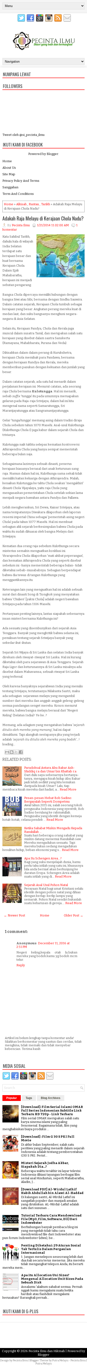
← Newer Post (14, 915)
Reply (20, 965)
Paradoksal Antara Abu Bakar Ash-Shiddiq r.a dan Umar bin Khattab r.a (50, 769)
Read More (68, 789)
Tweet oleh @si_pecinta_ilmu (23, 135)
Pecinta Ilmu (20, 1360)
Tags (29, 1098)
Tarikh (45, 204)
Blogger (52, 154)
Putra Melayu (60, 1360)
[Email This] (7, 752)
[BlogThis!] (11, 752)
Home (7, 161)
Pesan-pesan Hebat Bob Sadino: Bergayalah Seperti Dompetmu (48, 799)
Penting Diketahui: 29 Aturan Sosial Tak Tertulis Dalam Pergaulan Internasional (51, 1249)
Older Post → (73, 915)
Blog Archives (50, 1098)
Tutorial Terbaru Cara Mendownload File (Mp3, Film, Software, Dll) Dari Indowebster (51, 1219)
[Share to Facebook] (20, 752)
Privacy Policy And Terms (20, 181)
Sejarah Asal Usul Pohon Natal (46, 885)
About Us (9, 167)
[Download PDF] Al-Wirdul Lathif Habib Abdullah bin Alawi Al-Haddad (52, 1191)
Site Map (8, 174)
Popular (11, 1098)
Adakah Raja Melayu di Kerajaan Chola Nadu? (43, 218)
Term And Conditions (18, 194)
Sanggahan (10, 187)
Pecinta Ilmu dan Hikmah (47, 1351)
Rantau (34, 204)
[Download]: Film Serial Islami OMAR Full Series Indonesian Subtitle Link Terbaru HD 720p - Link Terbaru (52, 1110)
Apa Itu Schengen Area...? (43, 858)
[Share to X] (16, 752)
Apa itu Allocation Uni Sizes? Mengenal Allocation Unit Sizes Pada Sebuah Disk (52, 1278)
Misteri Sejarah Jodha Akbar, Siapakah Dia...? (45, 1164)
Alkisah (21, 204)
